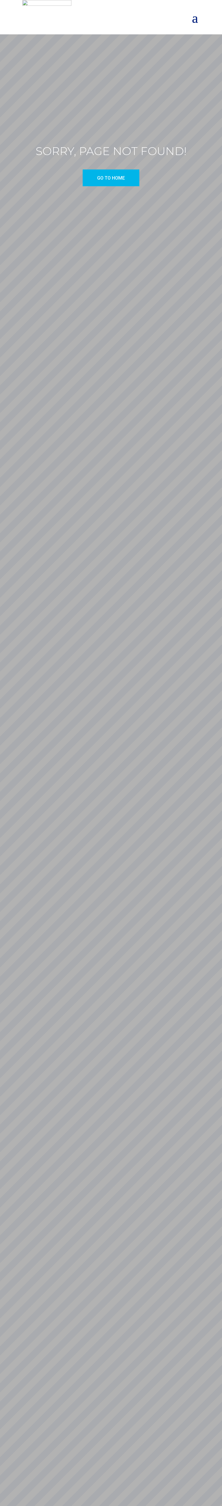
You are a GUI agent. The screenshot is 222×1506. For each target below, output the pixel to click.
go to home (111, 178)
